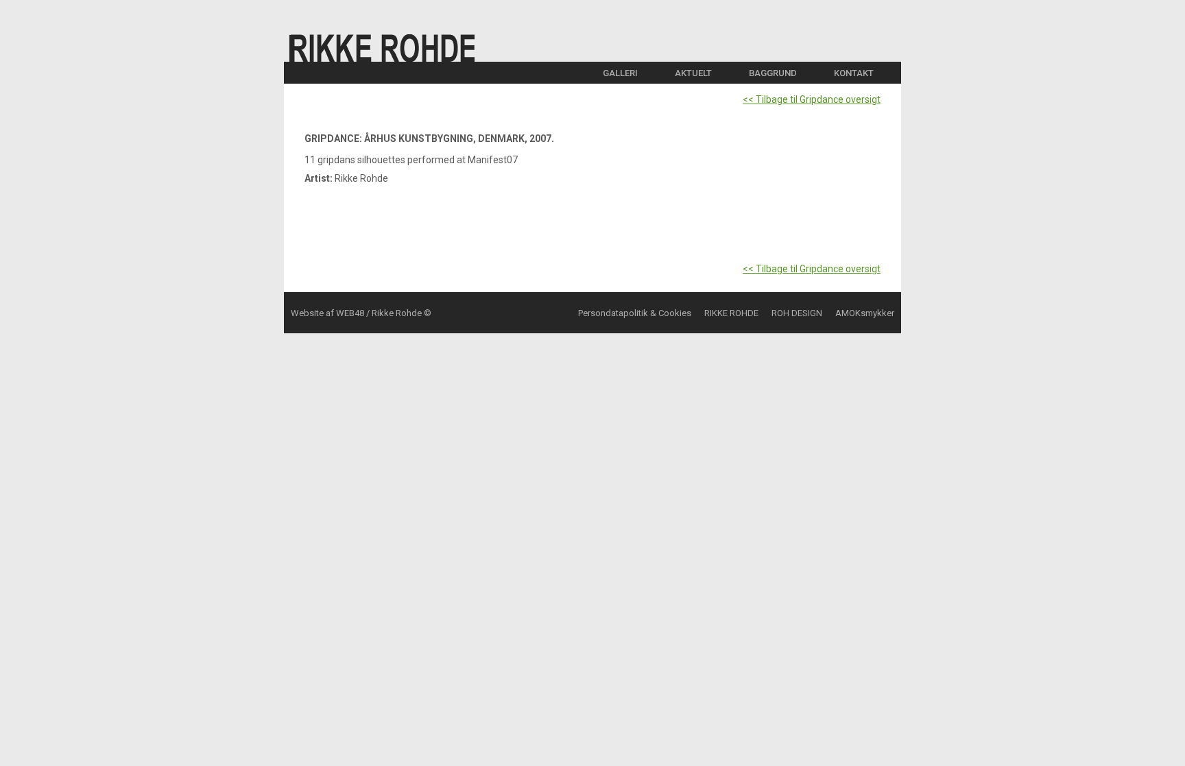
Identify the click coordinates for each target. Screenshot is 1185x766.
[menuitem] (627, 73)
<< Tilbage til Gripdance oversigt (812, 99)
